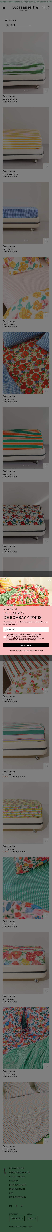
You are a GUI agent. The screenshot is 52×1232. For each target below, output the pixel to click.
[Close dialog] (49, 579)
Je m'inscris (26, 645)
